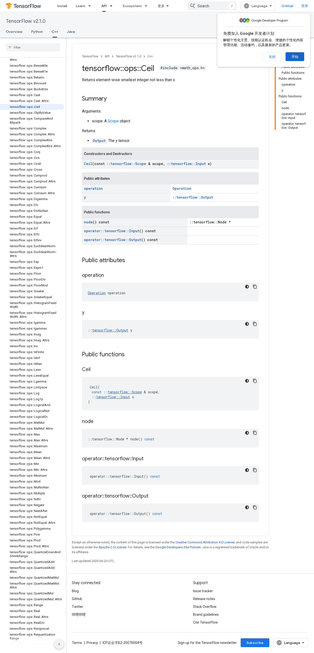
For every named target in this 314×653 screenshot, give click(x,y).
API (104, 6)
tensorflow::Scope (128, 163)
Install (62, 6)
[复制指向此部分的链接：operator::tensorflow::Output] (153, 496)
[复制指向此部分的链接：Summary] (112, 99)
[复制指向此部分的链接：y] (89, 313)
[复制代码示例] (255, 287)
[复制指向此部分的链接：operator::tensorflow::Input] (148, 459)
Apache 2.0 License (112, 547)
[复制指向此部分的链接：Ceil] (95, 370)
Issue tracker (203, 591)
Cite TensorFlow (205, 622)
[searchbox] (33, 47)
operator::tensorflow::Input (111, 231)
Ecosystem (132, 6)
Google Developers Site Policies (178, 547)
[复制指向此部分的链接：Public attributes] (130, 261)
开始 (294, 56)
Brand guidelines (206, 614)
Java (71, 31)
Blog (75, 591)
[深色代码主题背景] (247, 287)
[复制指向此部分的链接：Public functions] (129, 355)
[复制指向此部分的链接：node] (98, 422)
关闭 (272, 57)
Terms (77, 643)
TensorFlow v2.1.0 (26, 21)
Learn (80, 6)
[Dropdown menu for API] (112, 6)
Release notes (204, 599)
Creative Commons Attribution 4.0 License (205, 542)
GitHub (287, 6)
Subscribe (255, 642)
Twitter (77, 607)
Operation (181, 188)
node (88, 222)
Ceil (88, 163)
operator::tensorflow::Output (112, 239)
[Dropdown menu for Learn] (91, 6)
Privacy (92, 643)
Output (99, 140)
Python (37, 31)
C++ (55, 31)
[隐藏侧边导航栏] (59, 644)
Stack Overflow (205, 607)
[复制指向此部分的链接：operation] (109, 276)
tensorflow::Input (188, 163)
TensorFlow (90, 56)
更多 (161, 6)
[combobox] (212, 5)
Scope (113, 121)
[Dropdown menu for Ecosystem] (147, 6)
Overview (14, 31)
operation (93, 188)
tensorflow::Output (194, 197)
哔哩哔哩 (79, 614)
